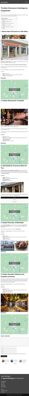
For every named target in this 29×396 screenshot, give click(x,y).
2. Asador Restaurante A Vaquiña (6, 21)
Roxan (7, 69)
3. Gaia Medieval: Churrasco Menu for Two (8, 23)
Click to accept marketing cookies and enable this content (14, 89)
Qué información (3, 386)
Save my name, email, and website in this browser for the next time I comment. (14, 353)
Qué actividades (3, 381)
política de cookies (17, 195)
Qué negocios (3, 385)
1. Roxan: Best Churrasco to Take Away (7, 19)
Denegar (14, 199)
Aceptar (14, 197)
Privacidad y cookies (4, 390)
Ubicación (4, 20)
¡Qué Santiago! (4, 2)
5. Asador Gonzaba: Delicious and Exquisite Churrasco (8, 27)
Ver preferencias (14, 201)
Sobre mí (2, 389)
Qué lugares (3, 382)
